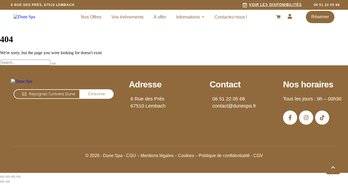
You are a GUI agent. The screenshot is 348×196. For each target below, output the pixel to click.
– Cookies (184, 155)
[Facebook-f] (290, 118)
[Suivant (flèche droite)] (7, 181)
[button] (272, 5)
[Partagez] (13, 176)
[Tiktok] (322, 118)
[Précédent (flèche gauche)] (2, 181)
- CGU (130, 155)
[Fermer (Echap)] (18, 176)
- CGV (257, 155)
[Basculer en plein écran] (7, 176)
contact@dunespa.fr (234, 106)
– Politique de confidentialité (222, 155)
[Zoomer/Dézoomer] (2, 176)
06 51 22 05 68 (228, 99)
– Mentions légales (155, 155)
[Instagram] (306, 118)
